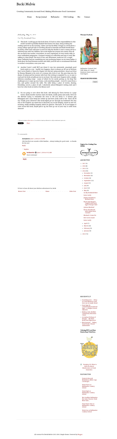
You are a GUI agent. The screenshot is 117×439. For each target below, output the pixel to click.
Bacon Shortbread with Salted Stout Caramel (90, 211)
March (86, 226)
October (86, 178)
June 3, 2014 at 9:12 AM (44, 152)
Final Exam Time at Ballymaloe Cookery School (88, 405)
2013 (84, 234)
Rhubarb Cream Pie (90, 215)
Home (29, 17)
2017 (84, 163)
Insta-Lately (87, 195)
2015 (84, 168)
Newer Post (21, 191)
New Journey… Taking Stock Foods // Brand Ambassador (89, 324)
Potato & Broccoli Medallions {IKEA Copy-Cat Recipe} (89, 380)
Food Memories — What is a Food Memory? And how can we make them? (90, 301)
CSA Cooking (68, 17)
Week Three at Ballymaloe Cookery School (88, 386)
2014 (84, 171)
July (85, 185)
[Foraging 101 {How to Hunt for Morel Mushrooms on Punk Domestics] (89, 370)
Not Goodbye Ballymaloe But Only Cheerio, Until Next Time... (90, 399)
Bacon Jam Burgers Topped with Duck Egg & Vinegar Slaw (90, 203)
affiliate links (30, 120)
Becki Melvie (25, 4)
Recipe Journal (41, 17)
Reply (24, 145)
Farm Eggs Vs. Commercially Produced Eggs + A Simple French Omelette (89, 308)
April (86, 223)
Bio (79, 17)
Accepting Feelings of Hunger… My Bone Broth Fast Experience (89, 318)
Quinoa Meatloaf (89, 207)
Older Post (72, 191)
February (87, 228)
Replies (26, 149)
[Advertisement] (52, 26)
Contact (87, 17)
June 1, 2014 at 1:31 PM (37, 138)
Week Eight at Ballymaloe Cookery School (88, 392)
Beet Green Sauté (89, 217)
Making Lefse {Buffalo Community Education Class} (89, 313)
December (87, 173)
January (86, 231)
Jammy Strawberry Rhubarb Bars (90, 198)
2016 (84, 166)
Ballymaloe (55, 17)
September (87, 180)
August (86, 183)
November (87, 175)
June (85, 188)
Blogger (80, 434)
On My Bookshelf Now (91, 192)
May (85, 190)
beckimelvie (30, 152)
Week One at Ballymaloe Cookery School (89, 411)
